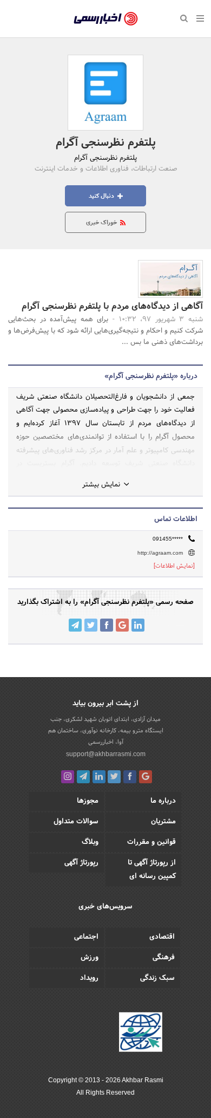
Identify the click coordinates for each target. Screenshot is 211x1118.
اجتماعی (86, 937)
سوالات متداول (76, 822)
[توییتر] (114, 776)
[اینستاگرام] (67, 776)
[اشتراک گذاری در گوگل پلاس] (122, 625)
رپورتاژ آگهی (81, 863)
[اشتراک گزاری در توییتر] (90, 625)
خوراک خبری (102, 222)
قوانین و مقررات (151, 842)
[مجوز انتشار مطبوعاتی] (140, 1034)
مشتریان (163, 822)
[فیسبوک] (129, 776)
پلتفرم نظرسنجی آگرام (106, 143)
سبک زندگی (157, 978)
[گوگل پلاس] (145, 776)
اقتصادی (162, 937)
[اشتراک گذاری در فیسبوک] (106, 625)
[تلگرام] (83, 776)
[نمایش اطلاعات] (174, 566)
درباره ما (163, 801)
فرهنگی (164, 958)
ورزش (89, 958)
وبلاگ (90, 842)
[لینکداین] (99, 776)
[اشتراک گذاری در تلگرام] (75, 625)
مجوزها (87, 801)
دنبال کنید (102, 196)
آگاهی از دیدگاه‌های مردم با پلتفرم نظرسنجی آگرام (112, 306)
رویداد (89, 978)
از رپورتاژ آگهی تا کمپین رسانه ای (152, 869)
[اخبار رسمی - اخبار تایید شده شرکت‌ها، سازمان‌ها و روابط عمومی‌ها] (106, 19)
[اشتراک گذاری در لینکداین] (137, 625)
